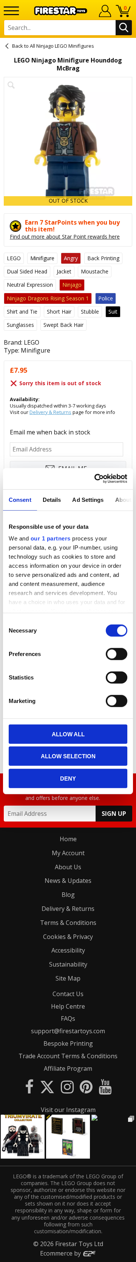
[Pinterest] (86, 1086)
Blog (68, 894)
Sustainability (68, 964)
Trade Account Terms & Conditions (68, 1056)
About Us (68, 867)
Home (68, 839)
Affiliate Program (68, 1068)
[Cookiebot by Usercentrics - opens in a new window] (96, 479)
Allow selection (68, 756)
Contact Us (68, 994)
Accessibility (68, 950)
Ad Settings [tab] (88, 499)
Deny (68, 778)
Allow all (68, 734)
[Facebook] (29, 1086)
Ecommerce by (61, 1253)
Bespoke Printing (68, 1043)
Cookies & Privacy (68, 936)
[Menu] (11, 10)
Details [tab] (52, 499)
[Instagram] (67, 1086)
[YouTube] (105, 1086)
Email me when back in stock (50, 432)
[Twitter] (47, 1086)
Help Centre (68, 1006)
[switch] (116, 654)
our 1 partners (51, 538)
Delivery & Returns (50, 412)
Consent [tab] (20, 499)
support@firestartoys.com (68, 1031)
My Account (68, 853)
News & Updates (68, 880)
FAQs (68, 1018)
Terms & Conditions (68, 922)
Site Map (68, 978)
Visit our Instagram (68, 1110)
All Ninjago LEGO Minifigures (62, 45)
